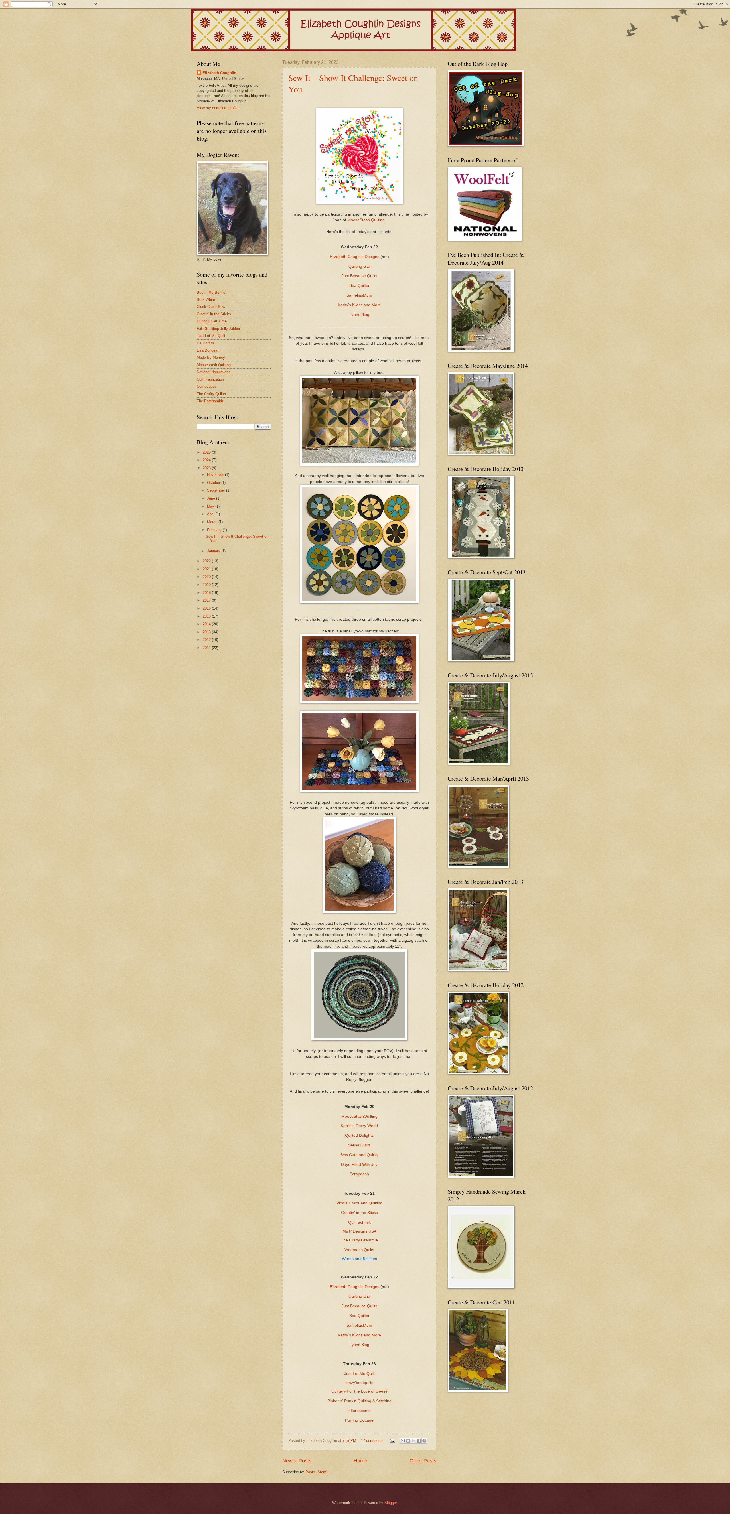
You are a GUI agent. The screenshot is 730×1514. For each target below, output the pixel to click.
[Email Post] (392, 1440)
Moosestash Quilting (214, 365)
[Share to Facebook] (419, 1441)
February (215, 530)
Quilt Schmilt (359, 1222)
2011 (207, 648)
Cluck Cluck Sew (211, 307)
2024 (207, 460)
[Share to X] (413, 1441)
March (212, 522)
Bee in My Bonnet (211, 292)
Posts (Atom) (316, 1472)
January (214, 551)
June (211, 498)
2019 (207, 585)
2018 (207, 592)
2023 (207, 468)
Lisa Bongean (208, 350)
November (216, 474)
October (214, 482)
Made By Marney (211, 357)
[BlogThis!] (408, 1441)
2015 (207, 616)
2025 (207, 452)
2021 (207, 569)
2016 (207, 608)
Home (360, 1461)
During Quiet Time (212, 321)
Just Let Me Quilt (359, 1373)
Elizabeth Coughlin (219, 73)
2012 (207, 640)
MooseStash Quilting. (366, 220)
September (216, 490)
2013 (207, 632)
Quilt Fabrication (210, 379)
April (211, 514)
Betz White (206, 299)
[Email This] (402, 1441)
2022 (207, 561)
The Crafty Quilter (211, 394)
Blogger (390, 1503)
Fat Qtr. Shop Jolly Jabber (218, 328)
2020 (207, 577)
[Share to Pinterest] (424, 1441)
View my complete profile (217, 108)
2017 (207, 600)
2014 (207, 624)
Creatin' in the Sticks (214, 314)
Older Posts (422, 1461)
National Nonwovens (213, 372)
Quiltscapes (206, 386)
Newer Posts (296, 1461)
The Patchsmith (210, 401)
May (211, 506)
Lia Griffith (205, 343)
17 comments (372, 1440)
